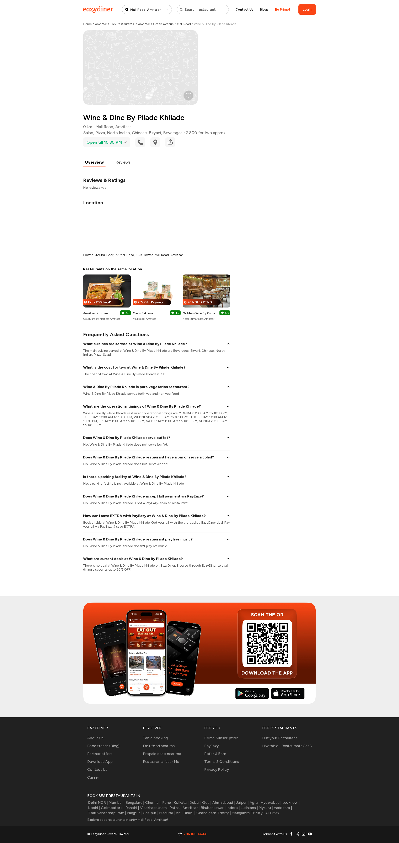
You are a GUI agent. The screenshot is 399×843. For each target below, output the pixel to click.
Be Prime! (282, 9)
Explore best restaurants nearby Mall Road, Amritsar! (127, 820)
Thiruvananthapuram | (107, 813)
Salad (88, 132)
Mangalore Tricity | (248, 813)
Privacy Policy (216, 769)
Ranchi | (132, 807)
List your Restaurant (279, 738)
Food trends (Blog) (103, 746)
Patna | (176, 807)
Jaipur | (242, 802)
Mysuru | (266, 807)
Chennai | (153, 802)
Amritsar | (191, 807)
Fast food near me (159, 746)
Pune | (167, 802)
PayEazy (211, 746)
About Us (95, 738)
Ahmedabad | (223, 802)
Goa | (206, 802)
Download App (100, 761)
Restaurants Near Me (161, 761)
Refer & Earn (215, 753)
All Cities (272, 813)
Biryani (155, 132)
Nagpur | (134, 813)
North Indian (118, 132)
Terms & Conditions (221, 761)
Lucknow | (291, 802)
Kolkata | (181, 802)
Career (93, 777)
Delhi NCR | (98, 802)
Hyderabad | (271, 802)
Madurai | (167, 813)
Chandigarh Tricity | (213, 813)
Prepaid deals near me (162, 753)
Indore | (233, 807)
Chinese (139, 132)
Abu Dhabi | (186, 813)
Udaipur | (150, 813)
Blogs (264, 9)
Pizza (100, 132)
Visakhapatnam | (154, 807)
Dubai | (195, 802)
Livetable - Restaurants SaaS (287, 746)
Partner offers (100, 753)
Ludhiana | (249, 807)
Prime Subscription (221, 738)
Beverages (172, 132)
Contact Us (244, 9)
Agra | (255, 802)
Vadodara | (283, 807)
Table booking (155, 738)
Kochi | (94, 807)
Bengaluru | (135, 802)
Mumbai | (116, 802)
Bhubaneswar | (213, 807)
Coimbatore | (112, 807)
